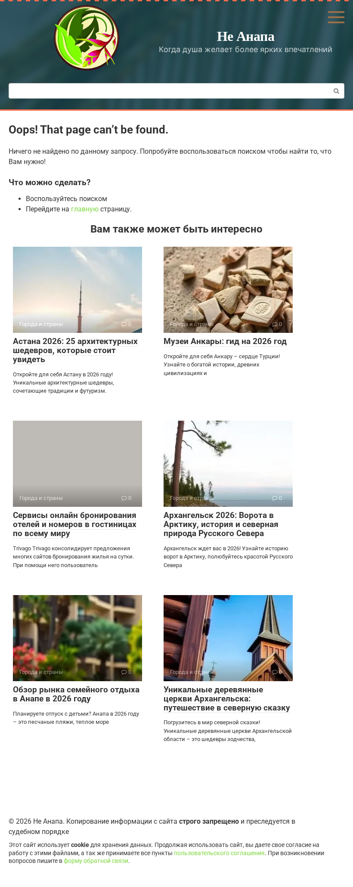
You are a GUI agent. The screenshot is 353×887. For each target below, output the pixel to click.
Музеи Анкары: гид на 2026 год (225, 341)
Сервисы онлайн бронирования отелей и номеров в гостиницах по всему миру (74, 524)
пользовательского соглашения (219, 853)
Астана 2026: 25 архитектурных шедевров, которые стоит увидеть (75, 350)
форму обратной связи (96, 861)
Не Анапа (245, 35)
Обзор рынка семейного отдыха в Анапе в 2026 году (76, 694)
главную (85, 209)
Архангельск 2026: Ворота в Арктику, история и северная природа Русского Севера (221, 524)
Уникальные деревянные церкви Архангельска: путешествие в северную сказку (227, 699)
